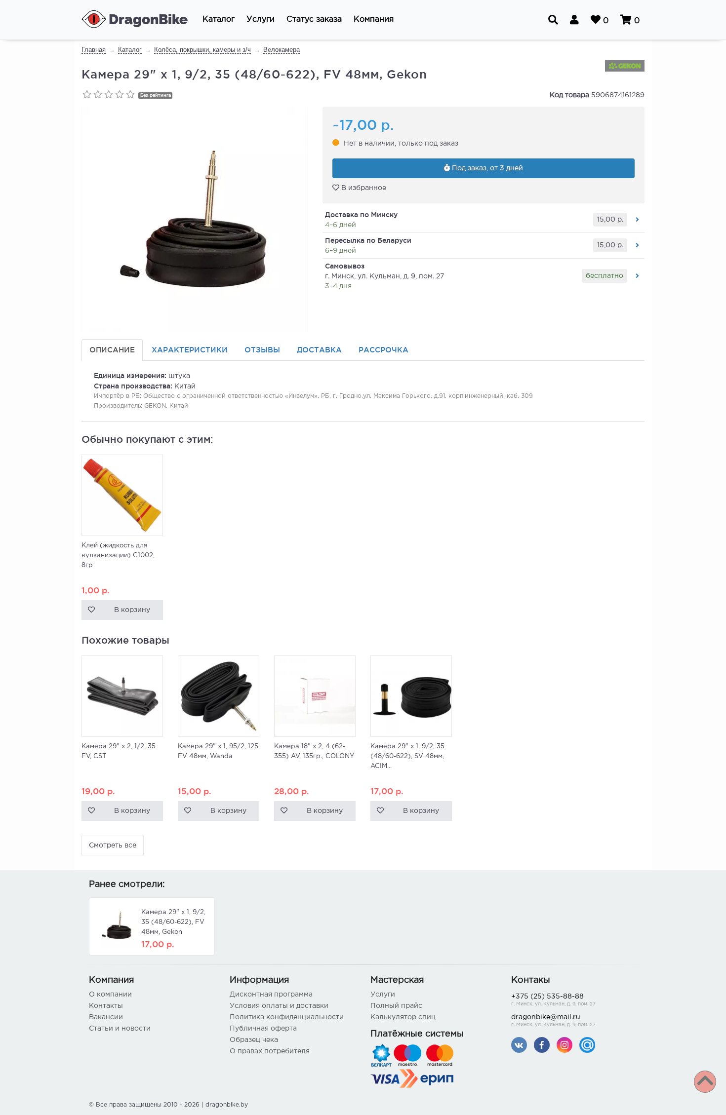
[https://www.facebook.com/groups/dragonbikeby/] (542, 1045)
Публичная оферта (263, 1029)
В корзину (132, 610)
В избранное (362, 188)
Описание (112, 350)
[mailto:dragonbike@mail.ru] (587, 1045)
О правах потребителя (270, 1051)
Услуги (382, 995)
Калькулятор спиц (403, 1017)
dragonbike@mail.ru (553, 1020)
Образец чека (254, 1040)
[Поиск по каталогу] (553, 19)
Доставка (319, 350)
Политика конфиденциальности (287, 1017)
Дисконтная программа (271, 995)
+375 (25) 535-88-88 (553, 1000)
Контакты (106, 1006)
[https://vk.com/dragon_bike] (519, 1045)
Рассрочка (383, 350)
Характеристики (190, 350)
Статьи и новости (120, 1029)
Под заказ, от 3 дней (486, 168)
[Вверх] (705, 1082)
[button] (219, 19)
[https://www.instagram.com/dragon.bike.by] (564, 1045)
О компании (110, 995)
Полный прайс (396, 1006)
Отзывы (262, 350)
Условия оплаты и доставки (279, 1006)
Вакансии (106, 1017)
